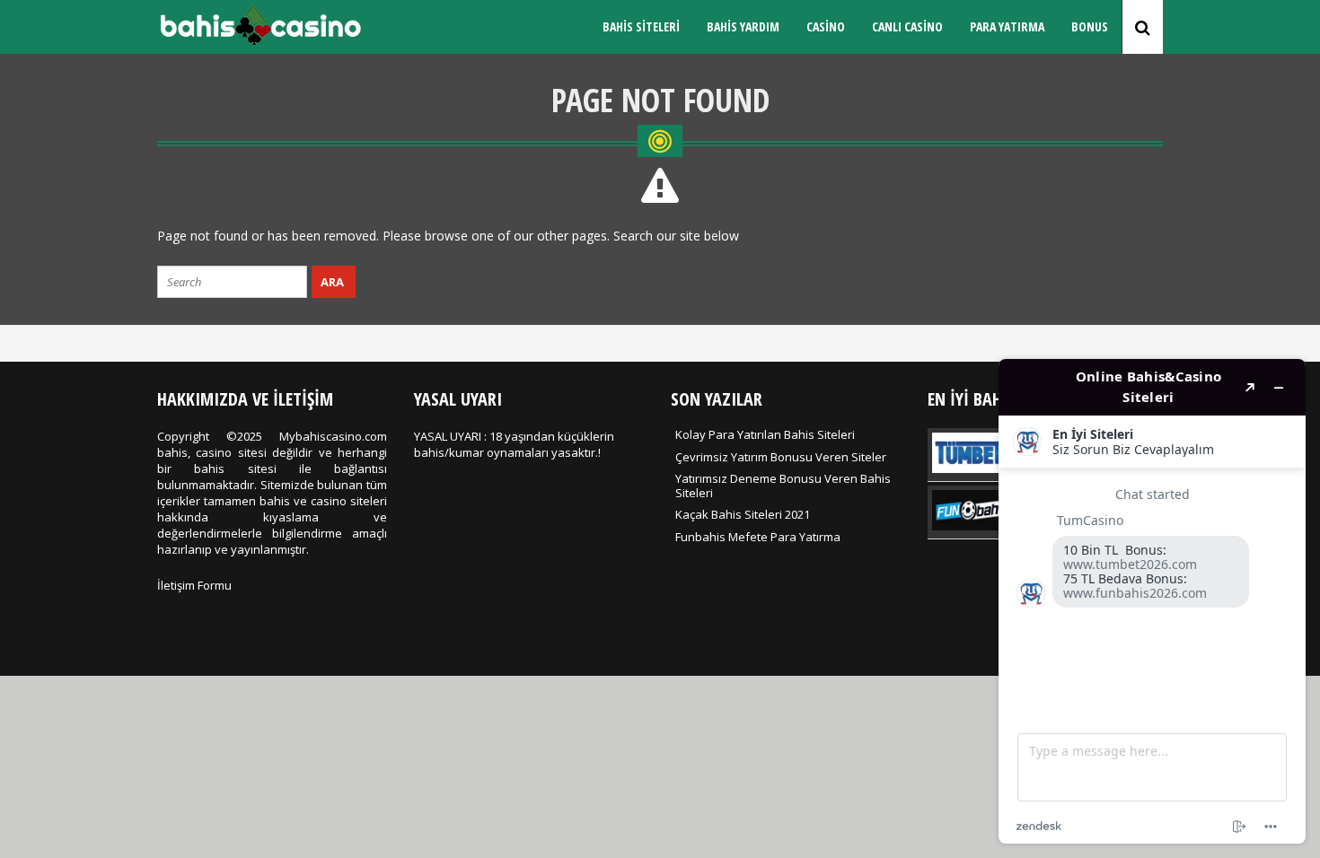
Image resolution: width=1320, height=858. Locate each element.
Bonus (1089, 26)
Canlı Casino (907, 26)
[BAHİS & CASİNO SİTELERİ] (260, 41)
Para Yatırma (1007, 26)
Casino (825, 26)
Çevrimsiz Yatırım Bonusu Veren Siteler (780, 457)
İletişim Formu (194, 585)
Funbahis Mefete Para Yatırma (757, 537)
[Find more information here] (1152, 601)
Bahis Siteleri (641, 26)
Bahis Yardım (743, 26)
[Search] (1142, 27)
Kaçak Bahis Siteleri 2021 (742, 514)
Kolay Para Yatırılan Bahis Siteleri (765, 434)
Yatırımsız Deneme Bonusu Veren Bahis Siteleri (783, 485)
